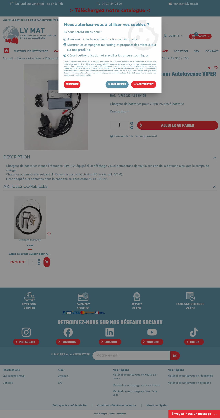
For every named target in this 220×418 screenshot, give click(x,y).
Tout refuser (118, 84)
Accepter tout (145, 84)
